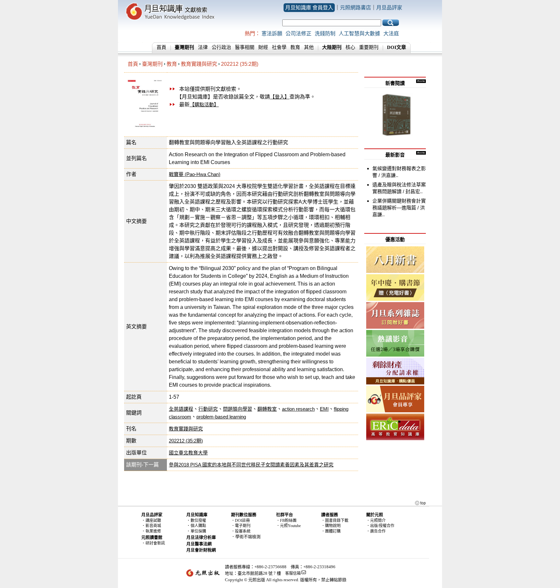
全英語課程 (181, 409)
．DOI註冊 (240, 520)
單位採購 (198, 531)
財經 (263, 47)
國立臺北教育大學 (188, 452)
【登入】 (279, 97)
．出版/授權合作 (380, 525)
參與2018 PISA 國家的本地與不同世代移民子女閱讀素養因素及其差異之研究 (251, 464)
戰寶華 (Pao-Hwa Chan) (194, 174)
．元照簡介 (376, 520)
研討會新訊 (155, 543)
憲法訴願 (272, 33)
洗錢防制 (325, 33)
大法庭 (391, 33)
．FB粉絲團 (286, 520)
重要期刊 (369, 47)
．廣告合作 (376, 531)
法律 (203, 47)
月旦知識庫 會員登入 (309, 7)
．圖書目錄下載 (334, 520)
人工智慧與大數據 (359, 33)
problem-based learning (221, 416)
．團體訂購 (331, 531)
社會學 (279, 47)
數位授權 (198, 520)
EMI (324, 409)
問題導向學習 (237, 409)
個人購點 (198, 525)
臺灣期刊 (152, 64)
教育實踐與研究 (199, 64)
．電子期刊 (241, 525)
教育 (295, 47)
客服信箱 (293, 573)
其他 (309, 47)
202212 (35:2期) (239, 64)
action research (298, 409)
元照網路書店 (355, 7)
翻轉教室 (267, 409)
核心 (350, 47)
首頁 (161, 47)
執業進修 (153, 531)
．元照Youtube (288, 525)
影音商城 (153, 525)
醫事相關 (244, 47)
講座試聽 (153, 520)
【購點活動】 (204, 104)
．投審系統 (241, 531)
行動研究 (208, 409)
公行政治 (221, 47)
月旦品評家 (389, 7)
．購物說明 (331, 525)
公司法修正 (298, 33)
